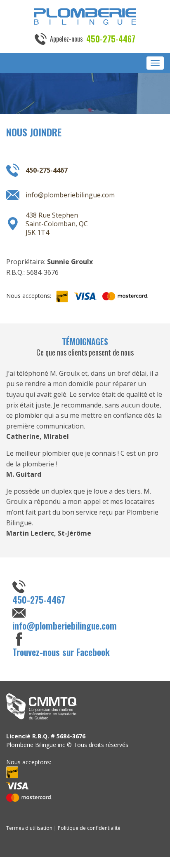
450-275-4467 (110, 39)
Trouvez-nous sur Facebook (61, 651)
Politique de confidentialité (89, 827)
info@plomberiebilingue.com (70, 194)
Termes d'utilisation (29, 827)
